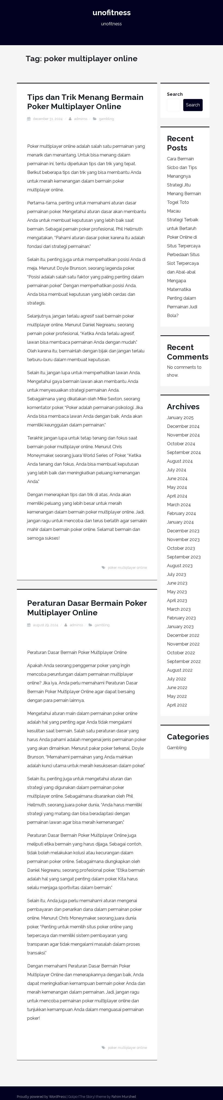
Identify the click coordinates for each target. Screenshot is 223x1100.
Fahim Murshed (124, 1097)
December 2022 (183, 635)
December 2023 (183, 530)
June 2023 (177, 583)
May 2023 (177, 591)
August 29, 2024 (46, 625)
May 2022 (177, 696)
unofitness (111, 12)
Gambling (106, 119)
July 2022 (176, 678)
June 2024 (177, 478)
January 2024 (180, 522)
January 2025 (180, 417)
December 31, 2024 (48, 119)
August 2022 (180, 670)
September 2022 (184, 661)
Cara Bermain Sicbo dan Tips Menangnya (182, 167)
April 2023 (177, 600)
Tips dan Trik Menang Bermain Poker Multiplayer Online (85, 102)
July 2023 (176, 574)
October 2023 (181, 548)
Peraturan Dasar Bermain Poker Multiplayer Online (87, 607)
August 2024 (180, 461)
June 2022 (177, 687)
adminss (80, 119)
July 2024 (176, 469)
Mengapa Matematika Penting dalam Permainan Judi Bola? (182, 298)
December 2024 (183, 426)
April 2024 (177, 496)
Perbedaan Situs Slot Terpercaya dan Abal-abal (183, 263)
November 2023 (183, 539)
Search (175, 94)
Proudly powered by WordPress (41, 1097)
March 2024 (179, 504)
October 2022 (181, 652)
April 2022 (177, 705)
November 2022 (183, 644)
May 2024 (177, 487)
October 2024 (181, 443)
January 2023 (180, 626)
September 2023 (184, 557)
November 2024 (183, 435)
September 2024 (184, 452)
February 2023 (181, 617)
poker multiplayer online (127, 568)
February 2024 (181, 513)
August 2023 (180, 565)
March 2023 (179, 609)
